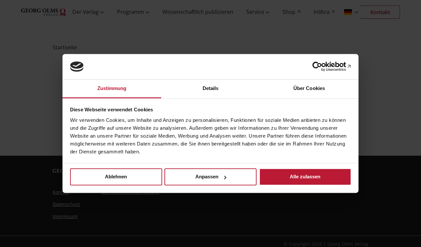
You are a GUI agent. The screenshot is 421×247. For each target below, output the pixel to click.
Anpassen (206, 177)
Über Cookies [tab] (309, 88)
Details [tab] (211, 88)
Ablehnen (116, 177)
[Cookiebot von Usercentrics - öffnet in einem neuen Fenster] (322, 67)
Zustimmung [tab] (112, 88)
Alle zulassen (305, 177)
